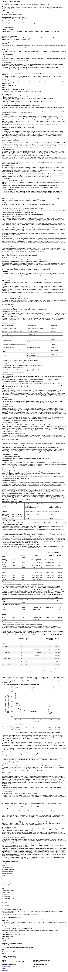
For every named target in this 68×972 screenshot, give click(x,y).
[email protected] (6, 966)
